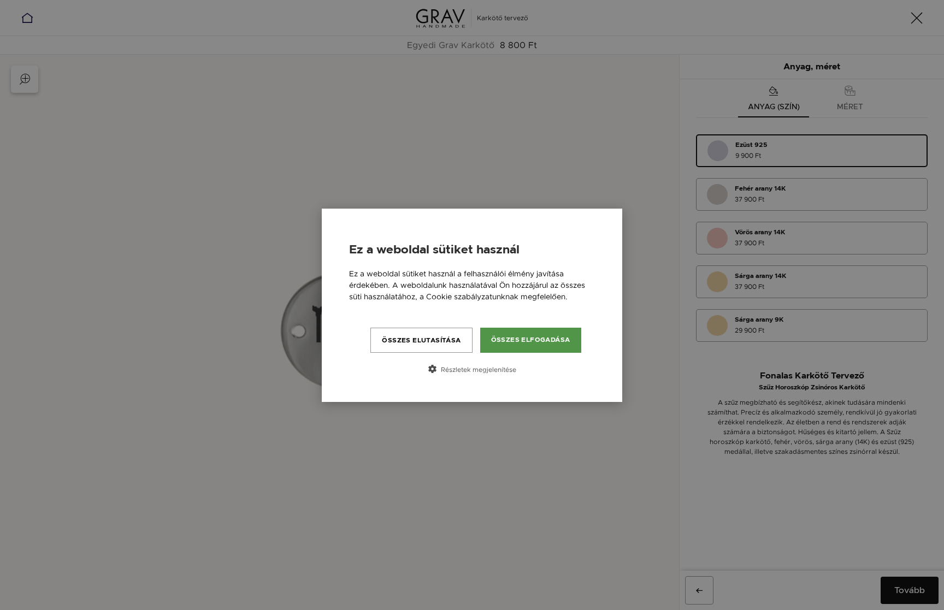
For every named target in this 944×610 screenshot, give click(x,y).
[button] (472, 369)
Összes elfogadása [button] (530, 339)
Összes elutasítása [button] (421, 340)
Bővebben (368, 308)
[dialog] (472, 305)
